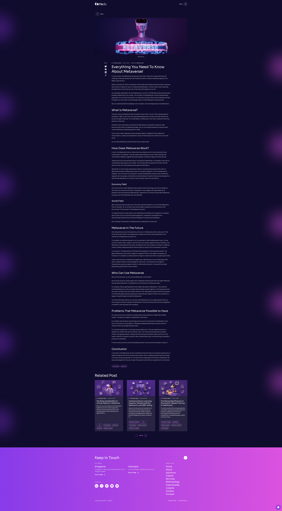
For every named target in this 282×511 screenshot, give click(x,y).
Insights (170, 488)
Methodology (173, 482)
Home (169, 466)
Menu (181, 4)
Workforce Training (134, 428)
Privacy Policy (183, 500)
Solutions (171, 472)
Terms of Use (172, 500)
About (169, 469)
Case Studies (172, 485)
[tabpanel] (109, 405)
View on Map (99, 474)
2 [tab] (142, 435)
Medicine (99, 428)
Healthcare (115, 425)
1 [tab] (140, 435)
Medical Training (165, 425)
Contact (170, 494)
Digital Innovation (108, 428)
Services (170, 479)
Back (101, 14)
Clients (169, 475)
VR (99, 425)
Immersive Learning (134, 422)
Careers (170, 491)
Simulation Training (166, 422)
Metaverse (123, 366)
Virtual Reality (115, 366)
